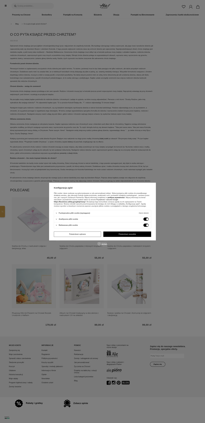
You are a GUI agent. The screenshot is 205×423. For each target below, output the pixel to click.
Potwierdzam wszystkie (127, 234)
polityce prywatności (116, 197)
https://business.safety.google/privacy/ (70, 202)
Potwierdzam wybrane (77, 234)
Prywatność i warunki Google (107, 200)
